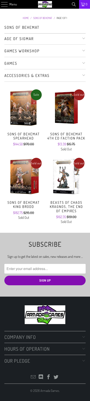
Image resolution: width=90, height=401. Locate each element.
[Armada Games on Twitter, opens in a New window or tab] (56, 377)
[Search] (74, 4)
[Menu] (2, 4)
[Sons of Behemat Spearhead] (23, 108)
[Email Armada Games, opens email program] (33, 377)
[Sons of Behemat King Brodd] (23, 176)
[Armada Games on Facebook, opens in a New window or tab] (48, 377)
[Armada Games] (45, 4)
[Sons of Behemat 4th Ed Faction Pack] (66, 108)
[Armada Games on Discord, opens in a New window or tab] (41, 377)
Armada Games (49, 391)
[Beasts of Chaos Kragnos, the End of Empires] (66, 176)
